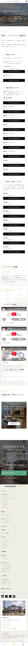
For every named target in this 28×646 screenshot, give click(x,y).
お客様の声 (3, 530)
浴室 (7, 295)
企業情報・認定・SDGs (6, 570)
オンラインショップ (5, 584)
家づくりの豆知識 (5, 545)
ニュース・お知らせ (5, 533)
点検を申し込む (14, 423)
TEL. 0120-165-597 (14, 103)
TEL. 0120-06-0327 (14, 129)
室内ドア (20, 295)
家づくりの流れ (4, 558)
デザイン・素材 (4, 500)
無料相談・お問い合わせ (6, 588)
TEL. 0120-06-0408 (14, 174)
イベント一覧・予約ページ (6, 520)
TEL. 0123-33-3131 (14, 198)
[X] (6, 596)
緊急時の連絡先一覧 (5, 581)
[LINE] (14, 596)
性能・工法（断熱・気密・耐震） (7, 498)
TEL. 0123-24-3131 (14, 207)
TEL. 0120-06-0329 (14, 138)
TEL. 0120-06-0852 (14, 165)
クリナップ (5, 374)
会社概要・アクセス (5, 571)
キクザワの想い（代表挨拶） (7, 564)
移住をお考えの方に (5, 507)
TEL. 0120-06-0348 (14, 111)
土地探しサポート (5, 505)
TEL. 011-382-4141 (14, 234)
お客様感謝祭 (3, 551)
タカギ (4, 378)
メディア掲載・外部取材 (6, 566)
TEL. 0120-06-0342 (14, 156)
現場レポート (4, 547)
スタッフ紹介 (3, 526)
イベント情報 (4, 538)
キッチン (7, 288)
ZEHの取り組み (5, 504)
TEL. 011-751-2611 (14, 80)
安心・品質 (4, 502)
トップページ (3, 491)
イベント (3, 592)
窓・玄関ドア (7, 291)
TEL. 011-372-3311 (14, 216)
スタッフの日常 (4, 542)
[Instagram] (10, 596)
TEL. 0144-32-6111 (14, 252)
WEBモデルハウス (5, 522)
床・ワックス (20, 288)
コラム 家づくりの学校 (6, 540)
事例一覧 (3, 513)
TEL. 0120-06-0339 (14, 120)
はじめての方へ (4, 496)
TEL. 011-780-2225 (14, 71)
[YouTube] (2, 596)
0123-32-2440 (15, 465)
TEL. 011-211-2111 (15, 225)
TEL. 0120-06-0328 (14, 147)
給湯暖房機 (7, 299)
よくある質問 (3, 575)
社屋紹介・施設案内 (5, 568)
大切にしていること (5, 557)
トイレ (20, 291)
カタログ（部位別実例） (6, 515)
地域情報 (3, 544)
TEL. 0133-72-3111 (14, 243)
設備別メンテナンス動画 (6, 583)
